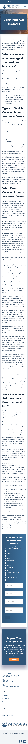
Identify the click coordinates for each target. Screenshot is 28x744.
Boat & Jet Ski (10, 568)
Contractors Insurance (12, 577)
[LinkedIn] (24, 741)
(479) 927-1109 (10, 681)
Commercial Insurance (7, 715)
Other (8, 580)
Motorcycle (9, 565)
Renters (8, 558)
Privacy (11, 733)
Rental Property (10, 560)
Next (7, 618)
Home (8, 553)
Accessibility (5, 733)
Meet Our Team (5, 702)
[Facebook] (20, 741)
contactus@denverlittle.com (12, 686)
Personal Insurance (6, 712)
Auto (8, 551)
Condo (8, 555)
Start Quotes (5, 695)
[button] (14, 659)
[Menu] (25, 7)
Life (8, 563)
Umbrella (9, 570)
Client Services (5, 698)
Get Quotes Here (13, 2)
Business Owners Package (13, 572)
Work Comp (10, 575)
